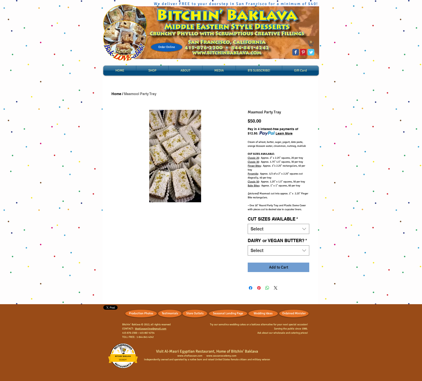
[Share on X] (275, 288)
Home (116, 94)
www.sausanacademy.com (221, 355)
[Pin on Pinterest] (259, 288)
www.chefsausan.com (189, 355)
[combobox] (278, 229)
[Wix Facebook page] (295, 52)
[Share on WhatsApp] (267, 288)
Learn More (284, 133)
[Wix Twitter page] (311, 52)
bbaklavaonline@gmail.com (150, 328)
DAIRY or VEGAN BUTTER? (277, 240)
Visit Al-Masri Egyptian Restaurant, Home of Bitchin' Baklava (207, 351)
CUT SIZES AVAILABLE (273, 219)
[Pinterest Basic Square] (303, 52)
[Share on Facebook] (250, 288)
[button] (311, 43)
